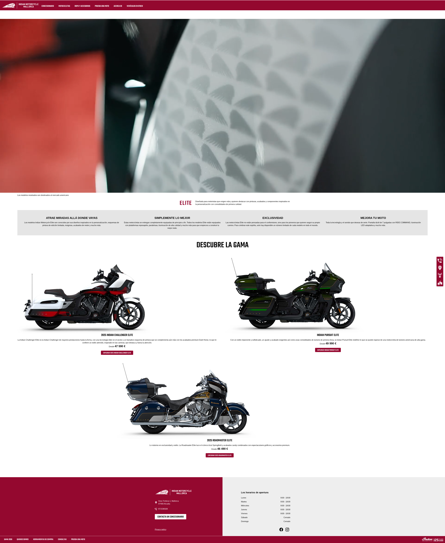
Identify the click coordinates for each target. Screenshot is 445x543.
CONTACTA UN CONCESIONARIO (170, 517)
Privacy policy (160, 529)
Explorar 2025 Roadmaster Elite (220, 455)
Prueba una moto (78, 539)
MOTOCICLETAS (64, 6)
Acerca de (118, 6)
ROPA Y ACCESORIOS (82, 6)
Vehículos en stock (135, 6)
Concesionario (47, 6)
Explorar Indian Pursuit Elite (328, 350)
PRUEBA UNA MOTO (102, 6)
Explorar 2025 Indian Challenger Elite (117, 352)
